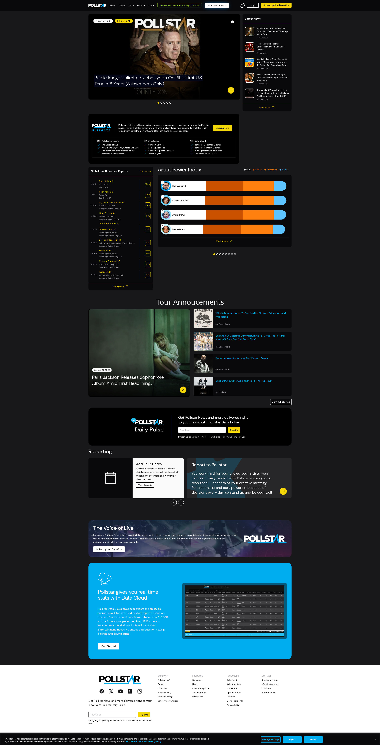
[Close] (375, 739)
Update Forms (234, 692)
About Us (162, 688)
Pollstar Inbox (268, 692)
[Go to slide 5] (170, 103)
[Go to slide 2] (161, 103)
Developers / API (235, 700)
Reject (292, 739)
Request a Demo (270, 680)
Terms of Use (239, 436)
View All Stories (281, 401)
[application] (225, 207)
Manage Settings (270, 739)
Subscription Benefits (276, 5)
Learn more (222, 127)
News (195, 684)
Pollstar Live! (164, 680)
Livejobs (231, 696)
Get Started (108, 646)
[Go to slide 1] (158, 103)
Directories (197, 696)
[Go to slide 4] (167, 103)
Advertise (266, 688)
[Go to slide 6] (229, 254)
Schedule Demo (215, 5)
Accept (313, 739)
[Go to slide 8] (235, 254)
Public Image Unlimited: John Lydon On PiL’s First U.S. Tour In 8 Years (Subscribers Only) (148, 81)
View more (264, 107)
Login (253, 5)
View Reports (145, 485)
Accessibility (233, 705)
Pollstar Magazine (200, 688)
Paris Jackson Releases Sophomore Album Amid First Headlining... (128, 380)
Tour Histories (199, 692)
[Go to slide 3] (164, 103)
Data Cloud (232, 688)
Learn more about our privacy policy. (144, 741)
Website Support (270, 684)
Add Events (232, 680)
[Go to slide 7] (232, 254)
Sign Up (234, 430)
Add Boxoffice (234, 684)
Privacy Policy (221, 436)
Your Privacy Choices (168, 700)
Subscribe (197, 680)
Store (160, 684)
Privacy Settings (166, 696)
